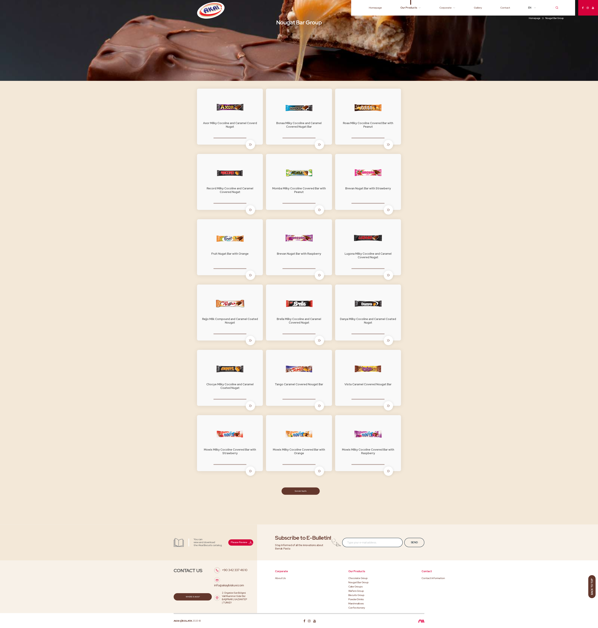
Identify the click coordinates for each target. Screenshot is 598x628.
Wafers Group (356, 591)
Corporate (445, 7)
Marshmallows (356, 603)
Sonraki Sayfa (300, 491)
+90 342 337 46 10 (234, 570)
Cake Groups (355, 586)
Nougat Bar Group (358, 582)
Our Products (408, 7)
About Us (280, 578)
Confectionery (356, 607)
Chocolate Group (358, 578)
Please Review (239, 542)
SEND (414, 542)
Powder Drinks (356, 599)
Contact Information (433, 578)
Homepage (375, 7)
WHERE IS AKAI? (193, 597)
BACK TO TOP (591, 586)
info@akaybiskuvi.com (229, 585)
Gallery (478, 7)
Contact (505, 7)
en (529, 7)
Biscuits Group (356, 595)
